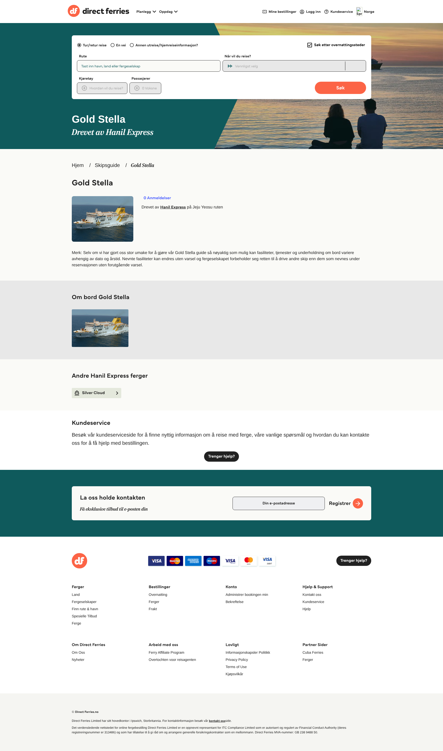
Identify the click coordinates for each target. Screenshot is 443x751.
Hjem (78, 165)
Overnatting (158, 595)
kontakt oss (217, 721)
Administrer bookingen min (247, 595)
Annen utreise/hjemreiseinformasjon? (166, 45)
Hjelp (307, 609)
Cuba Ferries (313, 652)
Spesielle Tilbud (84, 616)
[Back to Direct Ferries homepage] (98, 11)
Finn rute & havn (85, 609)
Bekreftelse (235, 602)
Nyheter (78, 660)
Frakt (153, 609)
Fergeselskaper (84, 602)
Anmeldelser (157, 198)
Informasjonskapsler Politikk (248, 652)
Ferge (76, 623)
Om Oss (78, 652)
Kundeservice (313, 602)
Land (76, 595)
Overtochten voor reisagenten (172, 660)
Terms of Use (236, 667)
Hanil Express (173, 207)
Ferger (154, 602)
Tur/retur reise (94, 45)
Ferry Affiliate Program (166, 652)
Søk (340, 87)
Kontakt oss (312, 595)
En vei (121, 45)
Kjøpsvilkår (234, 674)
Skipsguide (107, 165)
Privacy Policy (237, 660)
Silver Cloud (93, 393)
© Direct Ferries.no (85, 712)
